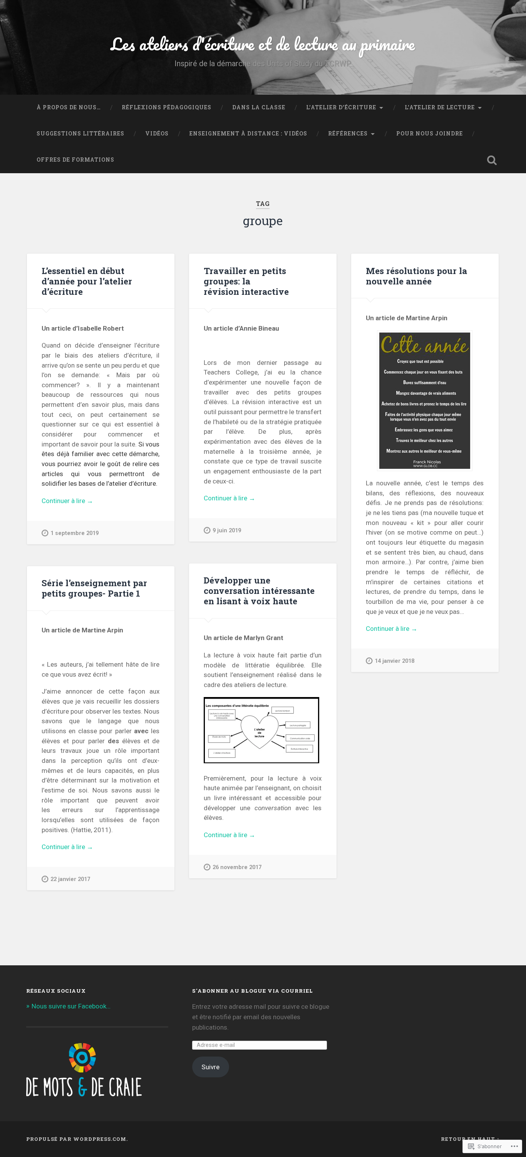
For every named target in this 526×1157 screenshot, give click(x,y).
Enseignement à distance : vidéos (248, 133)
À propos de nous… (69, 107)
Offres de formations (75, 159)
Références (348, 133)
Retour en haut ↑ (470, 1139)
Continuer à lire (67, 501)
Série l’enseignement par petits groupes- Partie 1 (94, 588)
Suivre (210, 1067)
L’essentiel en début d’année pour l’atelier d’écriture (87, 281)
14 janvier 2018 (394, 661)
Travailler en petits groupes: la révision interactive (246, 281)
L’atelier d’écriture (341, 107)
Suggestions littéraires (80, 133)
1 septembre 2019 (74, 533)
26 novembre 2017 (237, 867)
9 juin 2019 (227, 530)
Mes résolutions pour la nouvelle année (416, 276)
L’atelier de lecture (440, 107)
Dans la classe (258, 107)
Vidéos (157, 133)
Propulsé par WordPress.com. (77, 1139)
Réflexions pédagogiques (166, 107)
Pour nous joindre (429, 133)
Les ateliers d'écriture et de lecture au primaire (263, 43)
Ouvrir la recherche (492, 160)
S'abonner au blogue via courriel (252, 990)
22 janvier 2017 (70, 879)
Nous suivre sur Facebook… (71, 1006)
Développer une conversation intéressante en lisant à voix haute (259, 590)
